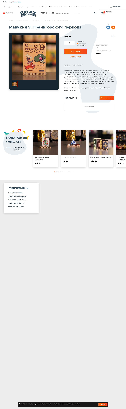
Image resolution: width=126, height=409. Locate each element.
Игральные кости (70, 157)
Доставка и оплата (33, 7)
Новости (64, 7)
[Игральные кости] (73, 142)
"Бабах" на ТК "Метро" (16, 203)
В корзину (76, 51)
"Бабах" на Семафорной (17, 196)
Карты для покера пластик (101, 157)
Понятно (103, 404)
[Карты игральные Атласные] (45, 142)
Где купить (22, 7)
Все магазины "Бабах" (16, 207)
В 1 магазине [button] (81, 45)
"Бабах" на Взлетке (15, 193)
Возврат (44, 7)
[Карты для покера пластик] (101, 142)
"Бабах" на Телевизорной (17, 200)
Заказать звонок (62, 13)
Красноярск (8, 7)
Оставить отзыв (107, 98)
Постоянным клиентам (83, 7)
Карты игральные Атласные (42, 158)
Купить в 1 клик (75, 57)
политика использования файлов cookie (65, 404)
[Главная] (28, 15)
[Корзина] (112, 12)
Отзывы (71, 7)
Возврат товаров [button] (78, 65)
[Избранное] (104, 6)
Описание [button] (67, 65)
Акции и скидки (54, 7)
